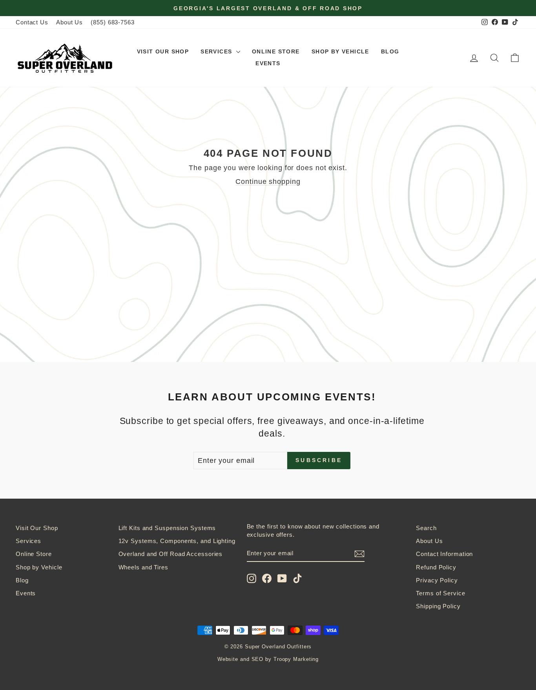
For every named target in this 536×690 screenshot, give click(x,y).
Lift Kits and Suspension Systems (167, 528)
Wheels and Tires (143, 567)
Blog (390, 51)
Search (426, 528)
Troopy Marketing (296, 659)
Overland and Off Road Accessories (171, 554)
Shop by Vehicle (340, 51)
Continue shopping (267, 181)
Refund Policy (436, 567)
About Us (69, 22)
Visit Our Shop (163, 51)
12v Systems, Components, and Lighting (177, 541)
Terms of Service (440, 593)
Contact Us (32, 22)
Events (267, 63)
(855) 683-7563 (113, 22)
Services (217, 51)
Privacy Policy (437, 580)
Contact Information (444, 554)
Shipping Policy (438, 606)
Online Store (276, 51)
